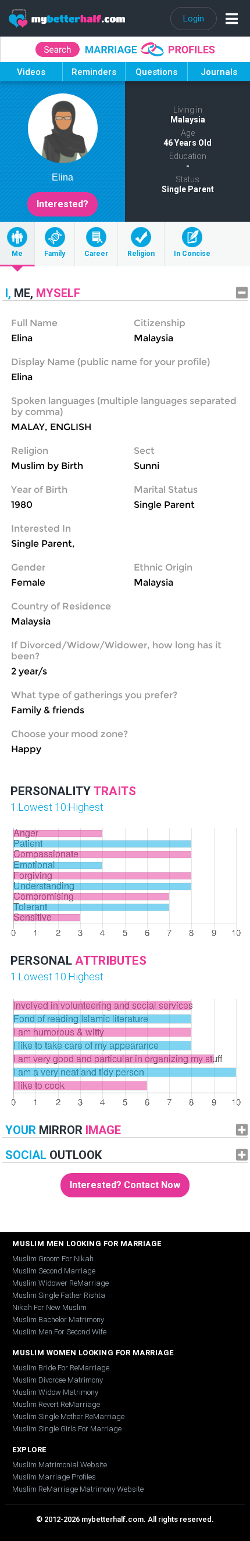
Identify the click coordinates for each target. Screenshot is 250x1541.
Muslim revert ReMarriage (56, 1404)
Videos (31, 72)
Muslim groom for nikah (53, 1258)
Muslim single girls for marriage (67, 1428)
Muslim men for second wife (59, 1331)
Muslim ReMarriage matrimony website (78, 1489)
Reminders (94, 72)
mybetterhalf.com (112, 1519)
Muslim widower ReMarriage (60, 1283)
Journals (219, 72)
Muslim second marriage (53, 1270)
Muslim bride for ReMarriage (60, 1367)
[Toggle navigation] (229, 18)
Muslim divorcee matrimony (57, 1380)
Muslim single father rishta (58, 1295)
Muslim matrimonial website (59, 1464)
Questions (156, 72)
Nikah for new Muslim (49, 1307)
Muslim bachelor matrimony (58, 1319)
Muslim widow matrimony (55, 1392)
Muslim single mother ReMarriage (68, 1416)
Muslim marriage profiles (54, 1477)
